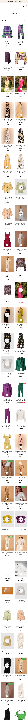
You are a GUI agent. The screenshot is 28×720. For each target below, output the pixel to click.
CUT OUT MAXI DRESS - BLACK (7, 325)
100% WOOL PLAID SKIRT (7, 41)
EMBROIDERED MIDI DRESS (7, 351)
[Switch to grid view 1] (14, 20)
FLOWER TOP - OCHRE (7, 529)
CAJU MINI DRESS (7, 249)
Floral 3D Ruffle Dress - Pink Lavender (20, 452)
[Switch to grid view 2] (16, 20)
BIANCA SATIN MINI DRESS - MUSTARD (7, 172)
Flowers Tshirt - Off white (21, 552)
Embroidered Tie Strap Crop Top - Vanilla (7, 374)
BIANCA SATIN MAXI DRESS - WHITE (7, 146)
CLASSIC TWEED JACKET (21, 274)
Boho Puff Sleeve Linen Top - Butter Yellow (7, 198)
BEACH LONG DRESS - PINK (20, 94)
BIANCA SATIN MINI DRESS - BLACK (20, 146)
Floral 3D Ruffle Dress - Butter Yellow (7, 452)
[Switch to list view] (12, 20)
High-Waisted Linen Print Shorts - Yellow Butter (7, 651)
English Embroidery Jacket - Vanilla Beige (21, 426)
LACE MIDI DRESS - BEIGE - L (20, 651)
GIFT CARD (20, 578)
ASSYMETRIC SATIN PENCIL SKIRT (7, 68)
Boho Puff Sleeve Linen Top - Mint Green (20, 198)
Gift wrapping (7, 600)
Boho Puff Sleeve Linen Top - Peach (7, 224)
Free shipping (7, 578)
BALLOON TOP (20, 67)
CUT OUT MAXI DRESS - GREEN (20, 325)
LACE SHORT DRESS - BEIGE (21, 701)
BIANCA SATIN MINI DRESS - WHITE (20, 172)
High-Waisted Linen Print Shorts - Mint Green (7, 626)
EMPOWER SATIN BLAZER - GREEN (21, 374)
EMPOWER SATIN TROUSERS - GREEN (21, 400)
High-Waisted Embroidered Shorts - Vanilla (21, 601)
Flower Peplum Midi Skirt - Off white (21, 504)
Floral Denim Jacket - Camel (7, 478)
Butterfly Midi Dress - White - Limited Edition (20, 224)
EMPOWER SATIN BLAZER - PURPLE (7, 400)
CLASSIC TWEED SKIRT (7, 299)
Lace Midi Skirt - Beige (20, 675)
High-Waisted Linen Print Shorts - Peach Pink (21, 626)
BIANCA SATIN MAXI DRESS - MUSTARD (21, 120)
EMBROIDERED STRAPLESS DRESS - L (20, 351)
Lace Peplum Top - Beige (7, 700)
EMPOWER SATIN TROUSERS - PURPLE (7, 426)
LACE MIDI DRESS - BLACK (7, 676)
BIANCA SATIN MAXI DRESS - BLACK (7, 120)
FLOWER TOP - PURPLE (21, 529)
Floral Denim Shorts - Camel (21, 478)
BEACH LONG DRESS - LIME (7, 94)
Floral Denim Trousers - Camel (7, 504)
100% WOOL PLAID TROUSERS (20, 42)
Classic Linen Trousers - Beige (7, 274)
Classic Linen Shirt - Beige (21, 249)
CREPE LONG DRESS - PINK (20, 300)
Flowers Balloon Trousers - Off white (7, 553)
